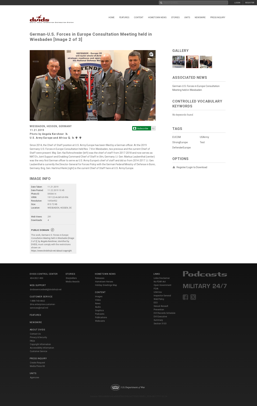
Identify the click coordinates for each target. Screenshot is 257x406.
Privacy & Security (38, 337)
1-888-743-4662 (37, 301)
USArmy (204, 137)
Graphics (99, 310)
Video (98, 300)
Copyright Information (40, 344)
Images (98, 296)
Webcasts (100, 321)
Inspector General (162, 295)
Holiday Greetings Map (106, 285)
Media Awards (73, 281)
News (98, 303)
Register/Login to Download (192, 167)
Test (202, 142)
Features (124, 17)
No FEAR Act (160, 281)
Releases (99, 278)
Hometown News (157, 17)
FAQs (32, 341)
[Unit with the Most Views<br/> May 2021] (80, 137)
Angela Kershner (53, 134)
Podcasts (99, 314)
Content (138, 17)
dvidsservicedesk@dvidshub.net (46, 289)
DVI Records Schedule (164, 313)
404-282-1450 (36, 278)
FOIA (156, 288)
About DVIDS (37, 329)
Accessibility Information (42, 348)
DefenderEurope (181, 147)
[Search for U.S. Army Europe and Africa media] (69, 137)
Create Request (37, 362)
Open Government (162, 285)
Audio (98, 307)
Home (112, 17)
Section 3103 (160, 323)
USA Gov (158, 292)
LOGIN (237, 3)
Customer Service (38, 351)
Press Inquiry (217, 17)
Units (187, 17)
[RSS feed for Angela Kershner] (67, 134)
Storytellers (71, 278)
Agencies (34, 377)
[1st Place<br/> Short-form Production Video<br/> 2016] (76, 137)
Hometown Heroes (104, 281)
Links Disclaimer (162, 278)
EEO (156, 302)
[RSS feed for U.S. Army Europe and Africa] (73, 137)
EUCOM (176, 137)
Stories (175, 17)
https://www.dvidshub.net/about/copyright (51, 251)
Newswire (200, 17)
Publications (101, 317)
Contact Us (35, 334)
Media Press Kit (37, 366)
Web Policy (159, 299)
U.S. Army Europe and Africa (48, 137)
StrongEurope (180, 142)
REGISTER (249, 3)
